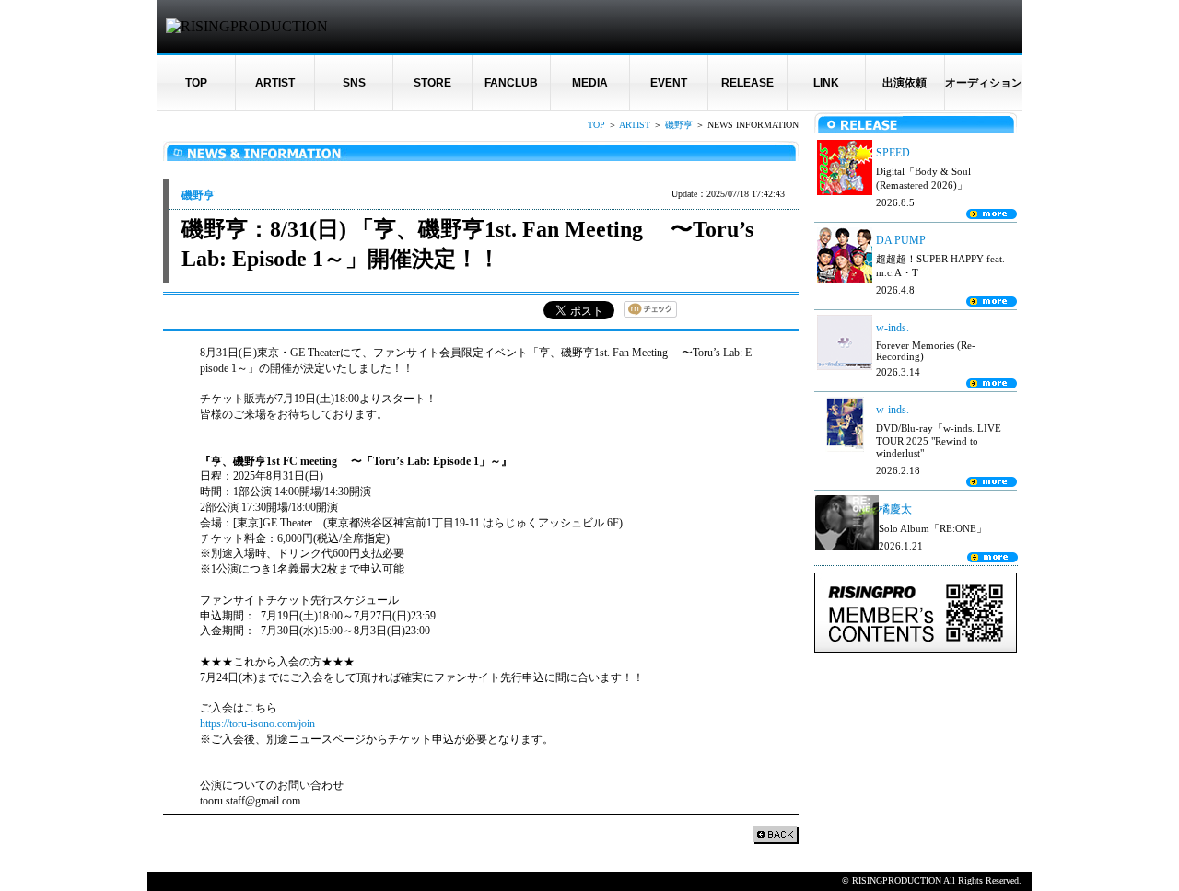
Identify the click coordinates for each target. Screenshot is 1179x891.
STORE (432, 82)
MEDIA (590, 82)
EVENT (668, 82)
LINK (826, 82)
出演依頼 (904, 82)
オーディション (983, 82)
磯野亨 (679, 125)
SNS (354, 82)
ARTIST (275, 82)
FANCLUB (511, 82)
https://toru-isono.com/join (257, 723)
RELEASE (747, 82)
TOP (196, 82)
